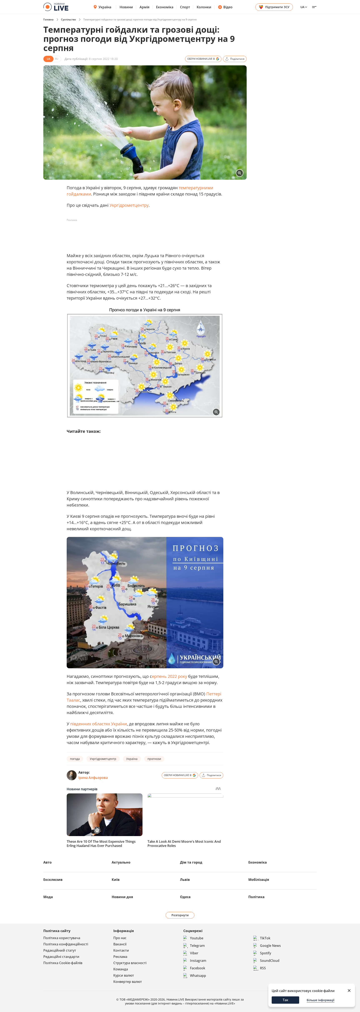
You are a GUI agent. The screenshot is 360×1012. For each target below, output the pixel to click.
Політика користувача (61, 938)
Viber (194, 953)
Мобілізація (258, 879)
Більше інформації (320, 1000)
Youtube (196, 938)
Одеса (185, 897)
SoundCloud (269, 960)
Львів (185, 879)
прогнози (154, 759)
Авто (47, 862)
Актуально (121, 862)
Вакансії (119, 944)
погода (75, 759)
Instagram (198, 960)
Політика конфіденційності (65, 944)
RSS (263, 968)
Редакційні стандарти (61, 956)
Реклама (120, 956)
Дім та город (191, 862)
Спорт (185, 7)
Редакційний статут (59, 950)
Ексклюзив (52, 879)
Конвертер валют (127, 981)
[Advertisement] (142, 232)
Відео (227, 7)
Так (285, 1000)
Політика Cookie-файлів (62, 963)
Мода (48, 897)
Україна (105, 7)
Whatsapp (198, 975)
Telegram (197, 945)
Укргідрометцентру (129, 205)
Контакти (121, 950)
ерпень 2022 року (169, 676)
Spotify (265, 953)
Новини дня (122, 897)
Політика (256, 897)
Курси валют (123, 975)
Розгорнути (180, 915)
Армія (144, 7)
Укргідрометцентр (103, 759)
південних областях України (98, 724)
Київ (116, 879)
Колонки (204, 7)
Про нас (119, 938)
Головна (48, 19)
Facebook (197, 968)
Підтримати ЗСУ (277, 7)
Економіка (164, 7)
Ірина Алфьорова (93, 777)
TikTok (265, 938)
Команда (120, 969)
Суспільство (68, 19)
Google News (270, 945)
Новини (126, 7)
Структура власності (129, 963)
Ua (302, 7)
